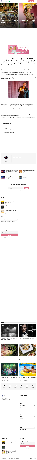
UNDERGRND (12, 458)
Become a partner (17, 458)
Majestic (31, 458)
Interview (8, 221)
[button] (35, 1)
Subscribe (31, 1)
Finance (5, 221)
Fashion (2, 221)
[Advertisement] (18, 34)
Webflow (5, 458)
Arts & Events (3, 18)
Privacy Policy (21, 190)
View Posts (6, 161)
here (18, 112)
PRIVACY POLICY (34, 458)
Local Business (13, 221)
